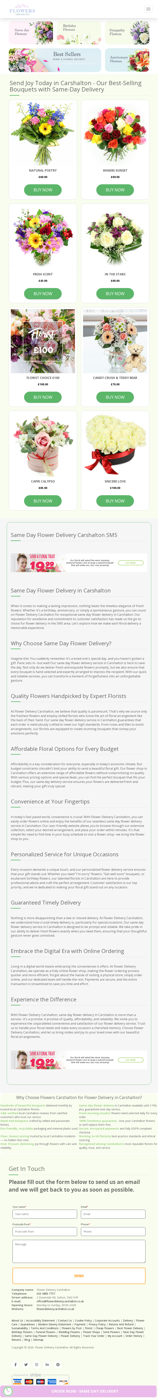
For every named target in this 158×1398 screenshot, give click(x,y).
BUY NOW (43, 190)
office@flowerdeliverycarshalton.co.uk (60, 1301)
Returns (16, 1340)
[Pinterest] (58, 1365)
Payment (80, 1324)
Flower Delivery (70, 1336)
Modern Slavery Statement (54, 1324)
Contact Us (65, 1320)
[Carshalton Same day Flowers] (31, 32)
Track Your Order (93, 1336)
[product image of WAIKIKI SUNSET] (115, 134)
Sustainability (20, 1328)
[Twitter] (26, 1365)
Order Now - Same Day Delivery (84, 1391)
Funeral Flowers (45, 1332)
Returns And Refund (121, 1324)
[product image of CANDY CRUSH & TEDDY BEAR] (115, 341)
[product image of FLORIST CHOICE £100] (43, 341)
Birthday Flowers (22, 1332)
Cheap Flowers (105, 1328)
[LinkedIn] (47, 1365)
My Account (115, 1336)
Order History (133, 1336)
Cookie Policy (83, 1320)
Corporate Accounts (107, 1320)
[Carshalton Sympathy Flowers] (127, 32)
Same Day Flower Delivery (41, 1336)
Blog (27, 1340)
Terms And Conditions (45, 1328)
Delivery (128, 1320)
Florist (88, 1328)
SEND (79, 1275)
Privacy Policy (97, 1324)
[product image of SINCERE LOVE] (115, 445)
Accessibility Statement (40, 1320)
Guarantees (27, 1324)
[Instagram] (36, 1365)
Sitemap (38, 1340)
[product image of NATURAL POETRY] (43, 134)
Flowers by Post (72, 1328)
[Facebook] (15, 1365)
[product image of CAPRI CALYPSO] (43, 445)
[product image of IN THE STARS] (115, 238)
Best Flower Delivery (130, 1328)
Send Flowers (111, 1332)
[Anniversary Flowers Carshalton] (127, 59)
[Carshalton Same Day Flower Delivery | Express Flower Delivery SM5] (22, 9)
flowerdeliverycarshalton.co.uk (55, 1309)
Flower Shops (91, 1332)
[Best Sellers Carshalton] (55, 60)
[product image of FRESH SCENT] (43, 238)
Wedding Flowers (69, 1332)
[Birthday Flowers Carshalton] (79, 32)
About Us (17, 1320)
